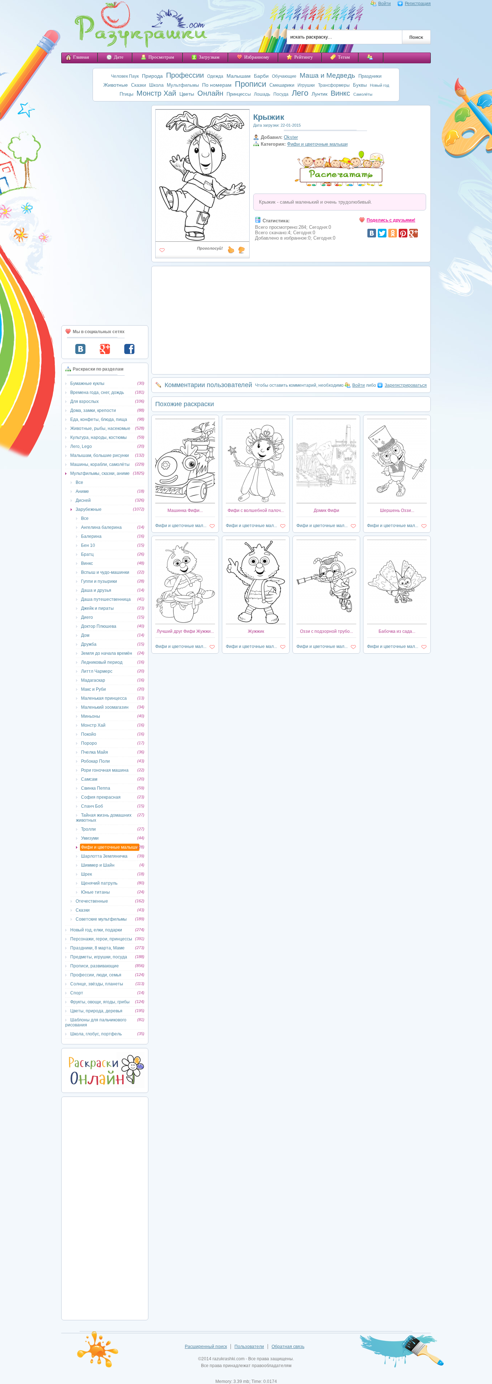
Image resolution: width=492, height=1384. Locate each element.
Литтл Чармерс (96, 671)
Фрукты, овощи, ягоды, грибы (100, 1001)
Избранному (256, 57)
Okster (291, 137)
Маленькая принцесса (104, 698)
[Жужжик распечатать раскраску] (256, 622)
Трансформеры (334, 85)
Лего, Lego (81, 446)
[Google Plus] (413, 233)
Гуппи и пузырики (99, 581)
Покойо (88, 734)
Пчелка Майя (94, 752)
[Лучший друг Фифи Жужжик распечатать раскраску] (185, 622)
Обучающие (284, 76)
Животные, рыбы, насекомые (100, 428)
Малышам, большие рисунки (99, 455)
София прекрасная (101, 797)
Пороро (89, 743)
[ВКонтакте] (371, 233)
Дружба (89, 644)
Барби (261, 76)
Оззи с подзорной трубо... (326, 631)
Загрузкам (209, 57)
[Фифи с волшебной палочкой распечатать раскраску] (256, 501)
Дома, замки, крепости (93, 410)
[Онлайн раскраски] (104, 1086)
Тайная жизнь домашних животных (103, 818)
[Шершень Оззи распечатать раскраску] (397, 501)
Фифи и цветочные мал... (180, 525)
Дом (85, 635)
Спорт (76, 992)
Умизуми (90, 838)
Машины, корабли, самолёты (100, 464)
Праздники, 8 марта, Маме (97, 947)
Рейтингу (303, 57)
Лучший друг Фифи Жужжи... (185, 631)
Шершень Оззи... (397, 510)
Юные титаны (95, 892)
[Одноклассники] (392, 233)
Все (79, 482)
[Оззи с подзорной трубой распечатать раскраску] (326, 622)
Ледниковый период (101, 662)
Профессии (185, 75)
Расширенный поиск (206, 1346)
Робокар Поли (95, 761)
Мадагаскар (93, 680)
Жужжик (256, 631)
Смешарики (281, 85)
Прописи (250, 84)
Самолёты (362, 94)
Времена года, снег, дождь (97, 392)
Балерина (91, 536)
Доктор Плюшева (98, 626)
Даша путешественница (106, 599)
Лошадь (262, 94)
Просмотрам (161, 57)
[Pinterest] (403, 233)
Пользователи (249, 1346)
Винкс (340, 93)
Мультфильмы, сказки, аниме (100, 473)
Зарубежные (89, 509)
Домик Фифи (326, 510)
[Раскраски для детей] (135, 26)
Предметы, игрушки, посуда (98, 956)
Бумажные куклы (87, 383)
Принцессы (239, 94)
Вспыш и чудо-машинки (105, 572)
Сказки (138, 85)
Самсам (89, 779)
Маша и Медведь (327, 75)
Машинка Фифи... (185, 510)
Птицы (126, 94)
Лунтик (319, 94)
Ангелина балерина (101, 527)
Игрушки (306, 85)
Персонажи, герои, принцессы (101, 938)
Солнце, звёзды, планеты (96, 983)
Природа (152, 76)
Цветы (186, 94)
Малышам (239, 76)
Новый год (379, 85)
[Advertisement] (105, 213)
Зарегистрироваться (406, 385)
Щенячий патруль (99, 883)
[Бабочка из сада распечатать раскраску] (397, 622)
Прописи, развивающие (94, 965)
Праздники (369, 76)
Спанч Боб (92, 806)
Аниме (82, 491)
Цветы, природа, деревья (96, 1010)
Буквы (360, 85)
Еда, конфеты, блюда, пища (98, 419)
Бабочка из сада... (397, 631)
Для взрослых (84, 401)
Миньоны (90, 716)
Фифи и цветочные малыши (109, 847)
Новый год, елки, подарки (96, 930)
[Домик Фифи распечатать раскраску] (326, 501)
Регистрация (418, 3)
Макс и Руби (93, 689)
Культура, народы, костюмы (98, 437)
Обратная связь (288, 1346)
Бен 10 (88, 545)
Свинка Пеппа (95, 788)
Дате (119, 57)
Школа (156, 85)
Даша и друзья (96, 590)
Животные (115, 85)
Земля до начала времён (106, 653)
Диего (87, 617)
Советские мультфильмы (101, 919)
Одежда (215, 76)
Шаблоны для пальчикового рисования (95, 1022)
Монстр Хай (156, 93)
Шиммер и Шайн (98, 865)
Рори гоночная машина (105, 770)
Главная (81, 57)
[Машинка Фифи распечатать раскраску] (185, 501)
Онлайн (210, 93)
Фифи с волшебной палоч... (256, 510)
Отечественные (92, 901)
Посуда (281, 94)
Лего (300, 93)
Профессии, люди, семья (95, 974)
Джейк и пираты (97, 608)
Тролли (88, 829)
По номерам (217, 85)
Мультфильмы (183, 85)
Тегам (344, 57)
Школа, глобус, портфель (96, 1033)
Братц (87, 554)
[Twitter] (382, 233)
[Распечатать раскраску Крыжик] (202, 238)
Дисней (83, 500)
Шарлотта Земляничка (104, 856)
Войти (384, 3)
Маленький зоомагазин (105, 707)
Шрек (86, 874)
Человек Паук (125, 76)
